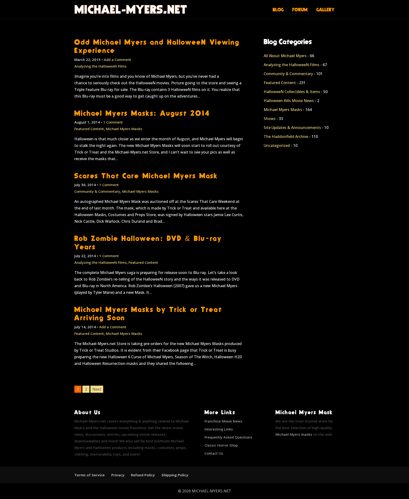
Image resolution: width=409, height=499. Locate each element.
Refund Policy (143, 475)
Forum (300, 9)
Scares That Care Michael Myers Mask (146, 175)
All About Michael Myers (285, 55)
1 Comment (113, 122)
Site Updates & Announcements (292, 127)
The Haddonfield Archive (286, 136)
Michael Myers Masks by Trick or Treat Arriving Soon (148, 313)
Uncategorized (277, 145)
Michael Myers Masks (124, 128)
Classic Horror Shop (221, 445)
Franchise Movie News (223, 421)
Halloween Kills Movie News (289, 100)
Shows (270, 118)
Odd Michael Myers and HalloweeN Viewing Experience (157, 46)
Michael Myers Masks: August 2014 (142, 113)
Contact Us (213, 453)
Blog (278, 9)
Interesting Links (218, 429)
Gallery (325, 9)
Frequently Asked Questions (228, 437)
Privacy (117, 475)
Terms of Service (89, 475)
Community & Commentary (97, 191)
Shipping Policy (174, 475)
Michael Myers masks (294, 434)
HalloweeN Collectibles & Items (292, 91)
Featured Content (89, 128)
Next (96, 389)
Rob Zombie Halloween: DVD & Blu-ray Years (148, 242)
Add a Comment (117, 59)
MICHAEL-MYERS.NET (211, 491)
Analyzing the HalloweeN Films (100, 66)
